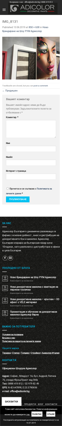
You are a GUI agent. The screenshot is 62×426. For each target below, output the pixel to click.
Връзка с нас (8, 338)
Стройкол (35, 353)
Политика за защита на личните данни (21, 341)
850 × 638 (34, 27)
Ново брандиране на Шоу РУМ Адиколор (33, 277)
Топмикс (25, 353)
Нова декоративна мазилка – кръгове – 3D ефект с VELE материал (34, 300)
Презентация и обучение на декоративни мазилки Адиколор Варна (33, 313)
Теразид (6, 353)
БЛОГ (40, 404)
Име (8, 143)
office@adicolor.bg (19, 391)
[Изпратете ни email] (10, 258)
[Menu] (4, 9)
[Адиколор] (32, 8)
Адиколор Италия (50, 353)
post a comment (41, 86)
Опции (50, 414)
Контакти (51, 404)
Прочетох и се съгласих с (29, 191)
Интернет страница (16, 171)
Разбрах (37, 414)
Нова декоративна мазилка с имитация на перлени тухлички (34, 288)
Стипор (16, 353)
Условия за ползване (12, 334)
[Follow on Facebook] (5, 258)
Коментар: (12, 117)
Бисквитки (11, 401)
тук (27, 414)
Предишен (9, 90)
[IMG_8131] (31, 57)
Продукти (30, 404)
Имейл (9, 157)
